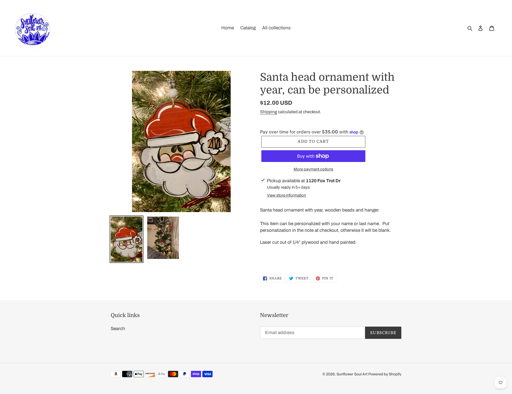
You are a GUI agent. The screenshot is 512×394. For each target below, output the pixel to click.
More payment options (313, 169)
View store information (286, 195)
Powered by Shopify (384, 374)
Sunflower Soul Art (352, 374)
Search (118, 328)
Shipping (268, 111)
